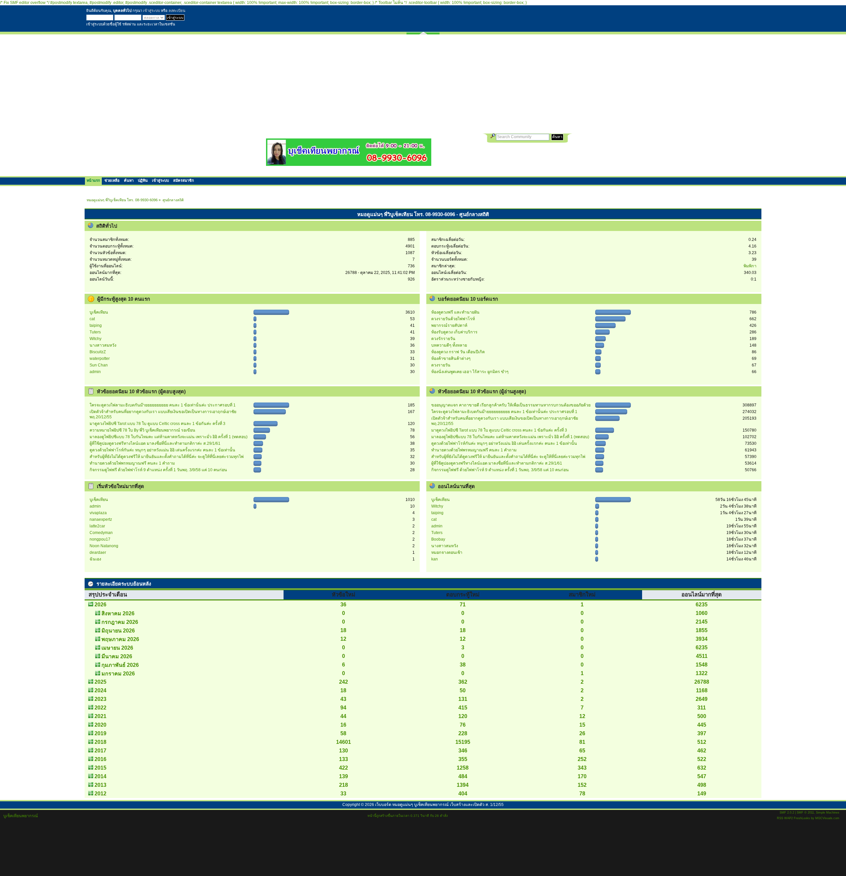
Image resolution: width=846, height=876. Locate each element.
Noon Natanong (104, 546)
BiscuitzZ (98, 352)
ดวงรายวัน (440, 365)
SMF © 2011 (805, 812)
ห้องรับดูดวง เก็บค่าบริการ (454, 332)
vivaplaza (98, 513)
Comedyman (101, 532)
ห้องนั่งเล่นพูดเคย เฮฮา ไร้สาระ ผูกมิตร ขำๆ (470, 371)
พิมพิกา (750, 266)
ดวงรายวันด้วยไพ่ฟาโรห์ (453, 319)
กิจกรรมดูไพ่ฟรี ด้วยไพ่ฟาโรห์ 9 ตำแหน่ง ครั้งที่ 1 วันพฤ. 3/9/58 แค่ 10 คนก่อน (158, 470)
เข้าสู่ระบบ (151, 11)
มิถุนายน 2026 (118, 630)
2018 (100, 742)
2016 (100, 759)
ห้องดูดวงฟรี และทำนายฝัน (455, 312)
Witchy (95, 338)
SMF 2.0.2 (787, 812)
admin (95, 371)
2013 (100, 785)
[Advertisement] (423, 84)
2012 (100, 793)
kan (434, 559)
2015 (100, 768)
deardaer (98, 552)
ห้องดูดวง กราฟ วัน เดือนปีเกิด (458, 352)
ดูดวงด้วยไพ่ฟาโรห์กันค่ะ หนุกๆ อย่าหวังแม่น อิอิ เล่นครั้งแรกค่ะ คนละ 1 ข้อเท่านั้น (162, 450)
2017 (100, 750)
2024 (100, 690)
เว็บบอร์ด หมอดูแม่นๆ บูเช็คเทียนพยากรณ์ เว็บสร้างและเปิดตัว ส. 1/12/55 (439, 804)
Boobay (438, 539)
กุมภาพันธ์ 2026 (120, 665)
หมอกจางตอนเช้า (446, 552)
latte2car (97, 526)
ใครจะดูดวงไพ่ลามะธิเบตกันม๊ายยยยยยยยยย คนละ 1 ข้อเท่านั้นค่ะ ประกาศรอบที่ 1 (163, 405)
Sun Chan (99, 365)
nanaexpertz (101, 519)
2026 (100, 604)
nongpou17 (100, 539)
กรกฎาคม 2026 (119, 622)
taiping (96, 325)
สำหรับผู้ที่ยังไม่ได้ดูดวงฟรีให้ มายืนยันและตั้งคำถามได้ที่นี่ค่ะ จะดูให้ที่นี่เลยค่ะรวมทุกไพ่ (167, 456)
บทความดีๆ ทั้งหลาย (449, 345)
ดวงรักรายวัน (443, 338)
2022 (100, 707)
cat (92, 319)
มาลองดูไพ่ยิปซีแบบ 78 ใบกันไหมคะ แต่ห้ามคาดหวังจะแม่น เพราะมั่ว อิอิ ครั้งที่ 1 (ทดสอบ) (169, 437)
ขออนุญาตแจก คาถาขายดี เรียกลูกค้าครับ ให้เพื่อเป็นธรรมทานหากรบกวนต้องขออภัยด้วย (511, 405)
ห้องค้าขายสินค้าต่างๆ (451, 358)
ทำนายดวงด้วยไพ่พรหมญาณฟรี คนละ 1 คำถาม (132, 463)
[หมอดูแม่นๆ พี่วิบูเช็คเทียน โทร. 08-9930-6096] (348, 163)
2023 (100, 699)
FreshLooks (802, 818)
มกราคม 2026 (118, 673)
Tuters (95, 332)
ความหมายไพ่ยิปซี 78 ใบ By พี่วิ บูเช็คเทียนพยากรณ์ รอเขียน (142, 430)
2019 (100, 733)
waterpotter (100, 358)
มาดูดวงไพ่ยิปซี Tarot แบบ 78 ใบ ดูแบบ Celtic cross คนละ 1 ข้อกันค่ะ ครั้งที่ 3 (157, 423)
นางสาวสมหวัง (103, 345)
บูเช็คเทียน (99, 312)
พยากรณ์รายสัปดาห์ (449, 325)
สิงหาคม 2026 (118, 613)
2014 (100, 776)
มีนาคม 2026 (116, 656)
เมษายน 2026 (117, 648)
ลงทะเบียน (177, 11)
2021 (100, 716)
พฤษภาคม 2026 (120, 639)
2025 (100, 682)
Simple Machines (827, 812)
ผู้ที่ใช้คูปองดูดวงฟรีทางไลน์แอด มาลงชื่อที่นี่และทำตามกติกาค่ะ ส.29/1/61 (155, 443)
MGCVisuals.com (827, 818)
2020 (100, 725)
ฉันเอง (95, 559)
